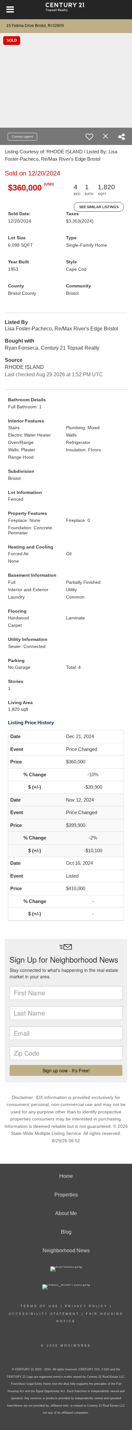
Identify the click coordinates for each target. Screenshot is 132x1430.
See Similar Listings (99, 207)
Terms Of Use (40, 1306)
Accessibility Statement (44, 1313)
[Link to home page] (66, 9)
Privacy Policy (86, 1306)
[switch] (89, 136)
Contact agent (22, 136)
